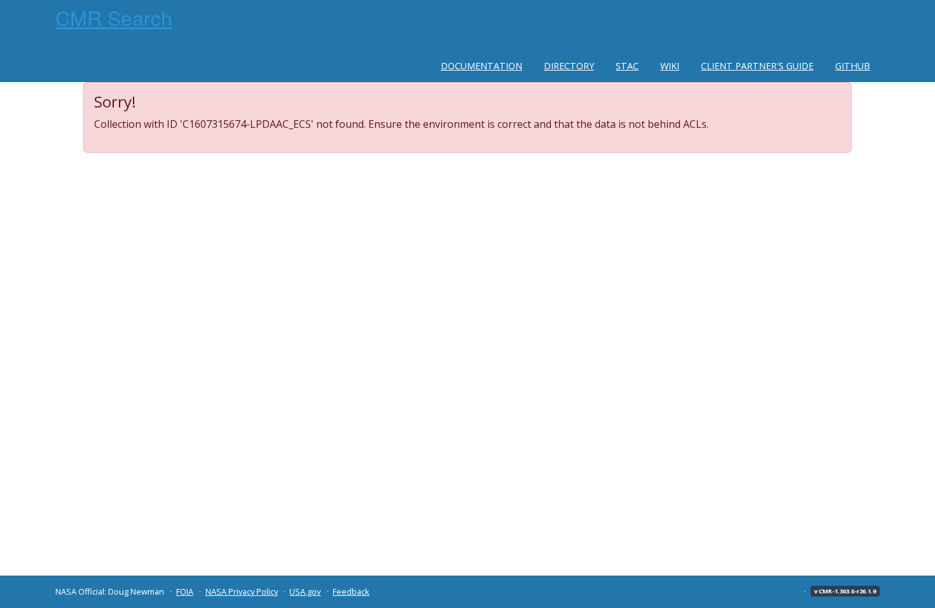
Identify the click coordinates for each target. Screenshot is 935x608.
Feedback (351, 591)
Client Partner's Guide (757, 66)
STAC (627, 66)
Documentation (481, 66)
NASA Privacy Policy (241, 591)
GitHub (852, 66)
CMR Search (113, 17)
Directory (569, 66)
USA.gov (305, 591)
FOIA (184, 591)
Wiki (669, 66)
